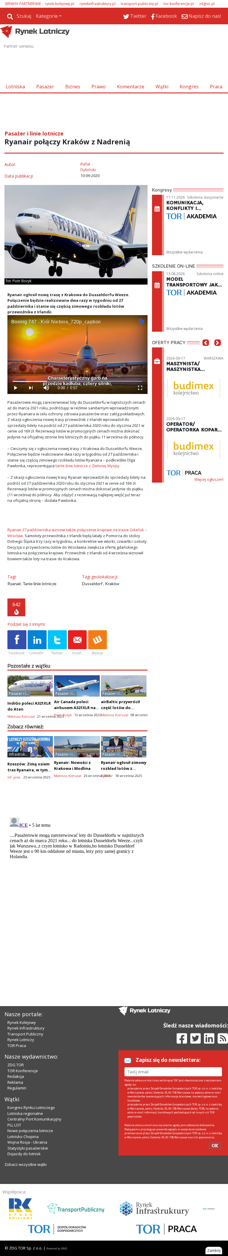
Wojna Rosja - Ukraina (27, 1142)
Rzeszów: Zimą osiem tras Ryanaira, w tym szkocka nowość (28, 769)
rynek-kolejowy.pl (59, 3)
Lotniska (15, 86)
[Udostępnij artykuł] (37, 643)
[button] (206, 351)
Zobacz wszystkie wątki (25, 1164)
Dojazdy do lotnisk (24, 1153)
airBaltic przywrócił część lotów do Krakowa (120, 707)
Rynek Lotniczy (20, 1039)
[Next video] (30, 388)
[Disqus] (77, 889)
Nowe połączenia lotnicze (30, 1130)
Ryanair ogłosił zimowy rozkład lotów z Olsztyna (123, 768)
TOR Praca (16, 1045)
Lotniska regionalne (25, 1113)
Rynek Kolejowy (21, 1022)
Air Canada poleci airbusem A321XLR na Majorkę (75, 707)
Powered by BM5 (56, 1248)
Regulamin (16, 1088)
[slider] (77, 381)
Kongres (189, 86)
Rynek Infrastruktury (26, 1028)
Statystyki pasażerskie (27, 1148)
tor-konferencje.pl (179, 3)
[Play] (15, 388)
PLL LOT (14, 1125)
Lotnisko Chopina (23, 1136)
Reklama (15, 1082)
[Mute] (46, 388)
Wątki (162, 86)
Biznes (72, 86)
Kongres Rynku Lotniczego (31, 1107)
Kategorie (47, 16)
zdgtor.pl (207, 3)
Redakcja (15, 1076)
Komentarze (130, 86)
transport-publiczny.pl (139, 3)
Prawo (98, 86)
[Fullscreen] (140, 388)
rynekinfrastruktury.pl (97, 3)
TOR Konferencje (22, 1070)
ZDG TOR (15, 1064)
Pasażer (45, 86)
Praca (216, 86)
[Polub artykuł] (16, 643)
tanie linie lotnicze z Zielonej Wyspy (87, 465)
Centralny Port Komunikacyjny (34, 1119)
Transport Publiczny (25, 1034)
